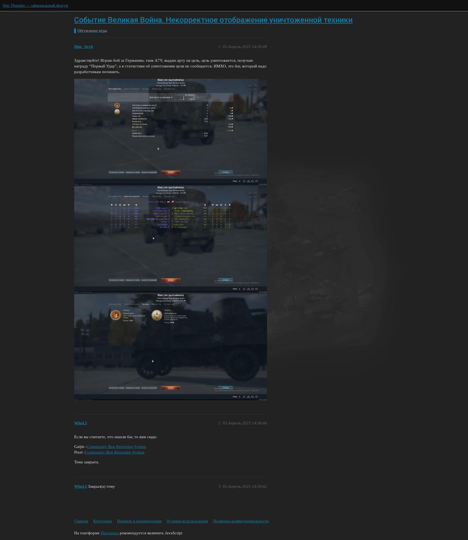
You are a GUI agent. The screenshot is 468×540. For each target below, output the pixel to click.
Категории (102, 521)
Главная (81, 521)
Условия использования (187, 521)
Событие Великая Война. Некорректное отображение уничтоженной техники (213, 19)
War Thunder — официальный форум (35, 5)
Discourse (109, 533)
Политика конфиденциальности (241, 521)
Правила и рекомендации (139, 521)
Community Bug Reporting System (116, 446)
